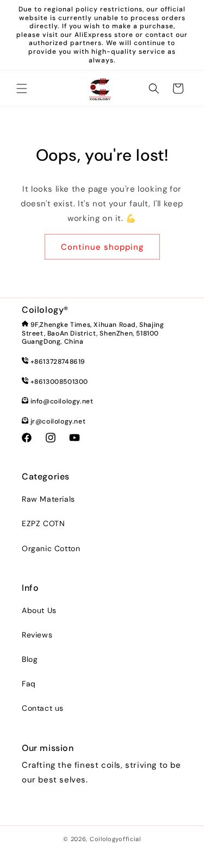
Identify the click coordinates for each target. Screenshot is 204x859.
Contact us (43, 708)
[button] (22, 88)
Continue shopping (102, 247)
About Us (39, 610)
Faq (29, 684)
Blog (30, 659)
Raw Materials (48, 499)
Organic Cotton (51, 548)
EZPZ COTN (43, 523)
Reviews (37, 635)
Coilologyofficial (115, 839)
